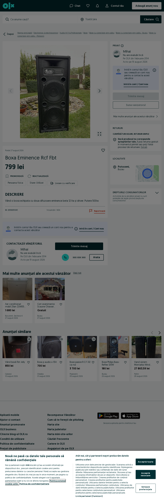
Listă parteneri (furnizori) (89, 496)
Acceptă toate (145, 462)
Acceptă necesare (145, 474)
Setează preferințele (145, 488)
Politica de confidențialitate (34, 483)
